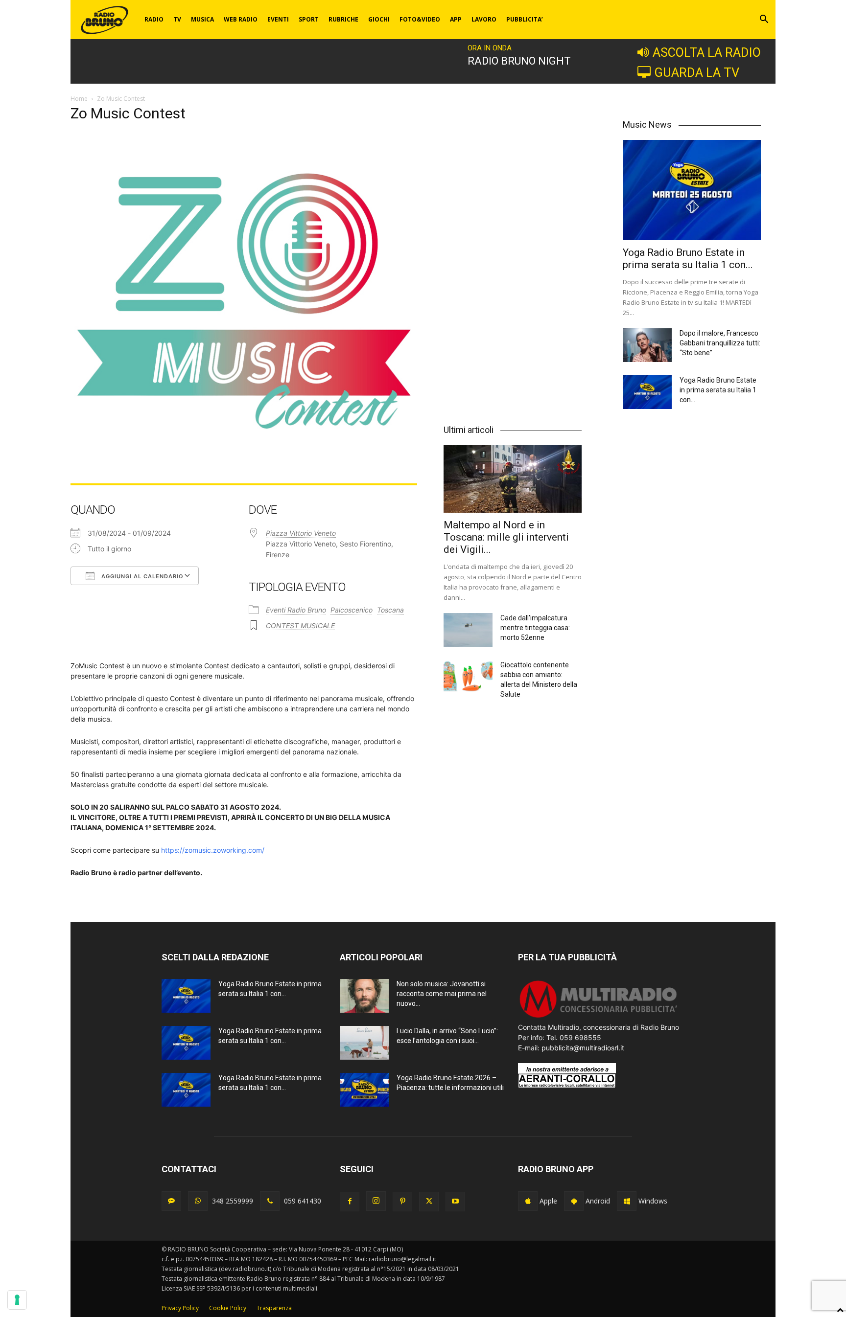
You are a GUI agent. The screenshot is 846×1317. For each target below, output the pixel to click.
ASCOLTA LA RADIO (707, 52)
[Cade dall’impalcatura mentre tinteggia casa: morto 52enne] (468, 630)
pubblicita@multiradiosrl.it (582, 1048)
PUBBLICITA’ (524, 19)
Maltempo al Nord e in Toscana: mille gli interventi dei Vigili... (506, 537)
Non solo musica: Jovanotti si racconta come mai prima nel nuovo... (442, 993)
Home (79, 98)
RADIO (154, 19)
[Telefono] (270, 1201)
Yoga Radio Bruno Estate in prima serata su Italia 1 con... (688, 259)
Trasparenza (274, 1308)
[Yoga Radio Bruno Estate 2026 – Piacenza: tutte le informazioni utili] (364, 1090)
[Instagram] (376, 1201)
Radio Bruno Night (519, 61)
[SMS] (171, 1201)
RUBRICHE (343, 19)
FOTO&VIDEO (420, 19)
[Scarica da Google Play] (574, 1201)
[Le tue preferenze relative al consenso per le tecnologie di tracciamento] (17, 1300)
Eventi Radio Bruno (296, 610)
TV (177, 19)
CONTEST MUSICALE (300, 625)
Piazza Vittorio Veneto (301, 533)
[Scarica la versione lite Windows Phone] (626, 1201)
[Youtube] (455, 1201)
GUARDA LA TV (696, 72)
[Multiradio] (599, 1017)
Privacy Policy (180, 1308)
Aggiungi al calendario (141, 576)
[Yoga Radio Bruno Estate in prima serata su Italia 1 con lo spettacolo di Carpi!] (692, 190)
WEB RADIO (241, 19)
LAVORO (483, 19)
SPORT (309, 19)
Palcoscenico (351, 610)
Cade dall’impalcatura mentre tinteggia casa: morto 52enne (535, 627)
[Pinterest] (402, 1201)
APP (456, 19)
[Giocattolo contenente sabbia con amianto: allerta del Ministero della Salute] (468, 677)
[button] (764, 20)
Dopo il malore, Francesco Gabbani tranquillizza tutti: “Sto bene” (720, 343)
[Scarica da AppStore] (528, 1201)
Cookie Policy (227, 1308)
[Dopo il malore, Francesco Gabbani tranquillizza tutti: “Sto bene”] (647, 345)
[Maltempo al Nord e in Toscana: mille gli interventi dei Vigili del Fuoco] (513, 479)
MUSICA (202, 19)
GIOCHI (379, 19)
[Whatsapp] (198, 1201)
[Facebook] (349, 1201)
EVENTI (278, 19)
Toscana (390, 610)
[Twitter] (429, 1201)
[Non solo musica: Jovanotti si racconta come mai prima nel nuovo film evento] (364, 996)
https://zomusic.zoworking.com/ (212, 850)
